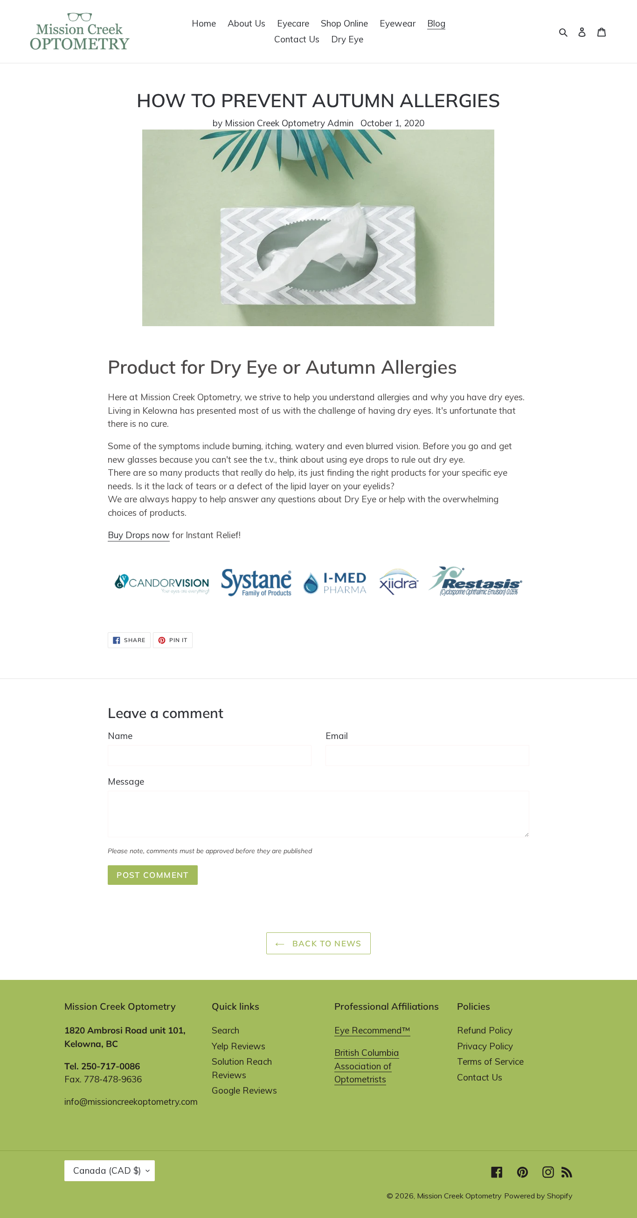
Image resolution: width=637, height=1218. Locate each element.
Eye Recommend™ (372, 1030)
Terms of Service (490, 1061)
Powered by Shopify (538, 1195)
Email (336, 735)
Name (120, 735)
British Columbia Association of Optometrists (366, 1066)
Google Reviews (244, 1090)
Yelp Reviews (238, 1046)
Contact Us (479, 1077)
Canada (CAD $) (107, 1170)
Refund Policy (484, 1030)
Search (225, 1030)
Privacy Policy (485, 1046)
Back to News (325, 943)
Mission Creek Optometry (459, 1195)
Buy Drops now (139, 535)
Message (126, 781)
